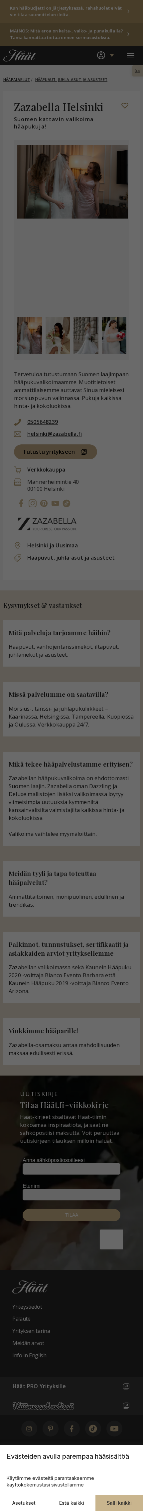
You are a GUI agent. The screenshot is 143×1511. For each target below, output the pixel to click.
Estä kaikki (71, 1503)
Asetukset (24, 1503)
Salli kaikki (119, 1503)
